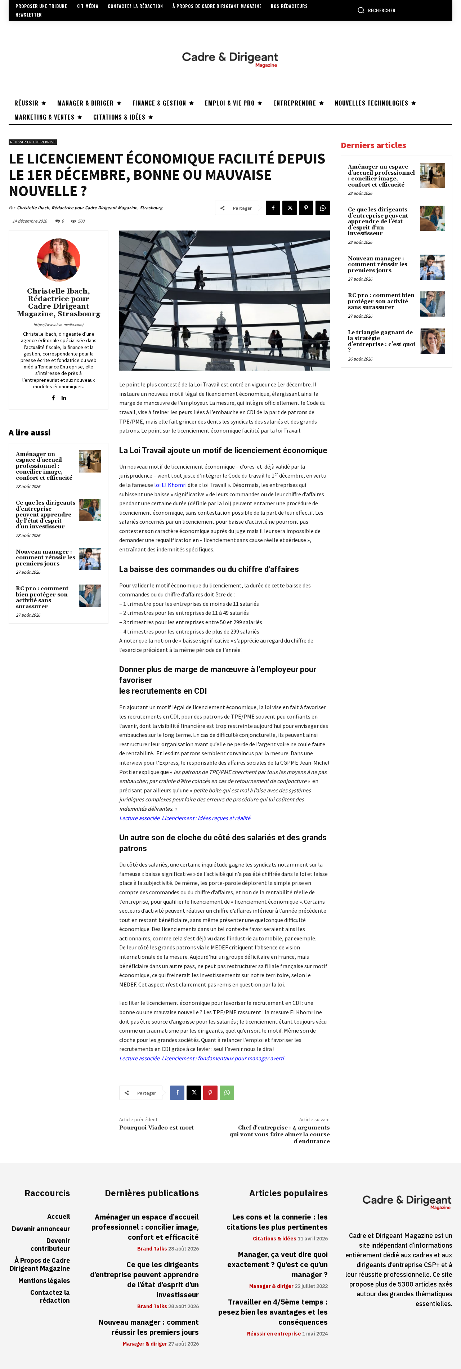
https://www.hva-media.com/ (58, 324)
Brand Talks (152, 1249)
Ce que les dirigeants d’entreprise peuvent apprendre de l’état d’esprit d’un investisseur (45, 515)
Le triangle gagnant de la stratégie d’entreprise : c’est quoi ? (381, 341)
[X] (289, 208)
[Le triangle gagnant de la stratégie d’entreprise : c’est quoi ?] (432, 341)
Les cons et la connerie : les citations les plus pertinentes (277, 1222)
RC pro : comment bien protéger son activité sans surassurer (42, 597)
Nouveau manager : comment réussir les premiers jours (45, 558)
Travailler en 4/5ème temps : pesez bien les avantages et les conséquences (273, 1312)
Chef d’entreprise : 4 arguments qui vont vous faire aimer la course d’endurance (279, 1134)
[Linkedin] (64, 396)
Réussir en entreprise (32, 142)
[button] (376, 10)
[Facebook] (273, 208)
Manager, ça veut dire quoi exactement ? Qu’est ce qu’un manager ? (277, 1264)
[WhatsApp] (322, 208)
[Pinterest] (306, 208)
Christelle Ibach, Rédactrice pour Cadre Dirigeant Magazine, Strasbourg (89, 208)
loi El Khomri (170, 484)
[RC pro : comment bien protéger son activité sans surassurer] (90, 596)
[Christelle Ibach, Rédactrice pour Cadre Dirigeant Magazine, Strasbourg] (58, 260)
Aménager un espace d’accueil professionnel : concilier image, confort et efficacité (44, 466)
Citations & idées (274, 1239)
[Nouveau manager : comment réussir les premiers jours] (90, 559)
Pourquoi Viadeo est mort (156, 1127)
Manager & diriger (145, 1344)
